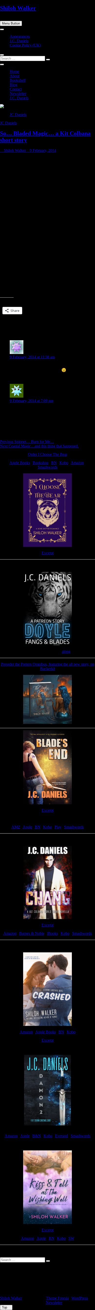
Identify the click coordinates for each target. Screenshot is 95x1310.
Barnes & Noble (31, 933)
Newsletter (18, 93)
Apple (27, 827)
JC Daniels (18, 115)
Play (58, 827)
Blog (13, 85)
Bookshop (40, 463)
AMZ (15, 827)
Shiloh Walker (18, 8)
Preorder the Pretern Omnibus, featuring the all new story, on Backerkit (47, 666)
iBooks (52, 933)
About (14, 76)
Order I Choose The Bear (47, 454)
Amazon (77, 463)
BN (54, 463)
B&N (36, 1136)
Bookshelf (18, 80)
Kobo (63, 463)
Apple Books (20, 463)
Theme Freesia (57, 1298)
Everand (61, 1136)
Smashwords (47, 467)
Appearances (20, 36)
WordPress (79, 1298)
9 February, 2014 (42, 150)
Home (14, 71)
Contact (16, 89)
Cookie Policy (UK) (25, 45)
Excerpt (48, 553)
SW (71, 1238)
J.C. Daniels (19, 41)
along (66, 651)
